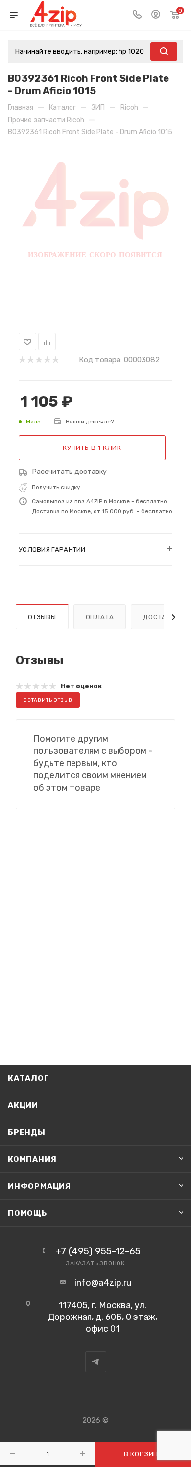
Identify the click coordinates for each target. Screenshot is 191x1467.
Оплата (100, 617)
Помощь (27, 1213)
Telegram (95, 1361)
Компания (32, 1159)
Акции (23, 1105)
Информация (39, 1186)
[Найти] (163, 51)
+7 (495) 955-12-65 (98, 1251)
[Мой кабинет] (155, 15)
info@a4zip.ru (102, 1282)
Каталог (28, 1078)
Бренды (27, 1132)
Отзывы (42, 617)
